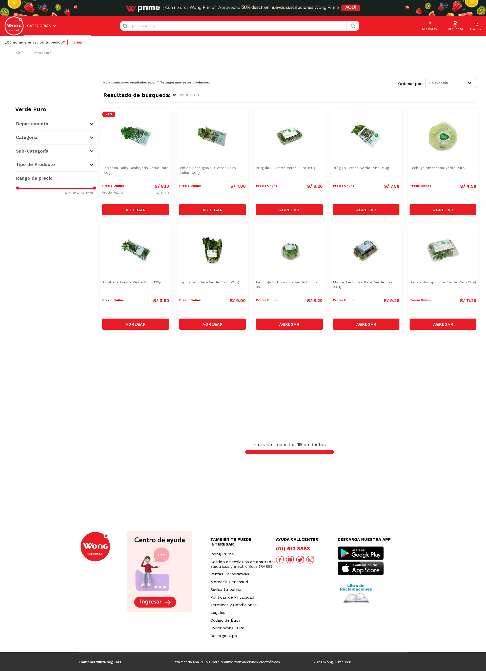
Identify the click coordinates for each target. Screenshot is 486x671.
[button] (455, 26)
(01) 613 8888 (293, 549)
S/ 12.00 (85, 193)
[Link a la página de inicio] (18, 53)
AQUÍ (350, 8)
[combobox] (239, 26)
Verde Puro (42, 53)
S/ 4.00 (70, 193)
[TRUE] (135, 209)
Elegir (78, 42)
